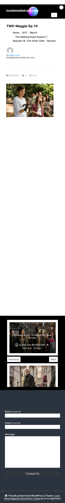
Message (10, 434)
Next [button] (53, 359)
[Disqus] (32, 193)
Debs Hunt (14, 55)
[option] (32, 337)
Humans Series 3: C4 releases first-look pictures (32, 336)
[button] (54, 15)
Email (12, 422)
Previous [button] (14, 359)
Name (13, 411)
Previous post (18, 144)
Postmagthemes (52, 498)
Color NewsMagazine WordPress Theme (32, 497)
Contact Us (32, 473)
